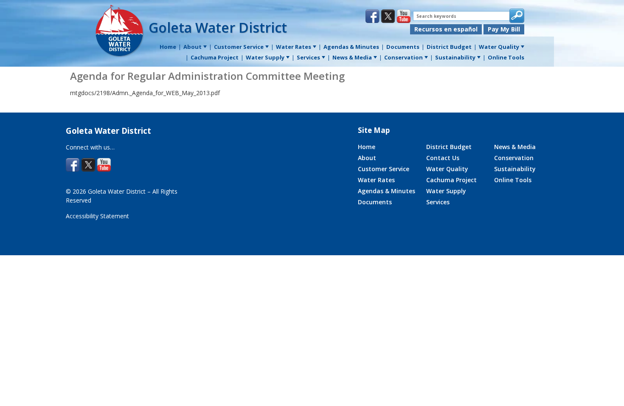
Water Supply (446, 191)
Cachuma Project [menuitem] (215, 57)
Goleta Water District (218, 27)
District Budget (449, 147)
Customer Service (383, 169)
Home (366, 147)
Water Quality (447, 169)
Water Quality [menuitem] (499, 47)
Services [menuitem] (308, 57)
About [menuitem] (192, 47)
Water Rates (376, 180)
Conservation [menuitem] (403, 57)
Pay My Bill (504, 29)
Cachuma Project (451, 180)
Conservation (514, 158)
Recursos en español (446, 29)
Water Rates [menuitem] (293, 47)
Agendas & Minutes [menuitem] (351, 47)
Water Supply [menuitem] (265, 57)
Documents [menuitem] (402, 47)
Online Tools (512, 180)
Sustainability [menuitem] (455, 57)
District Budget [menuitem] (449, 47)
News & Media (515, 147)
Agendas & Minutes (386, 191)
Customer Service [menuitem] (239, 47)
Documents (375, 202)
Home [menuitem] (168, 47)
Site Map (374, 130)
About (367, 158)
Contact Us (442, 158)
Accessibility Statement (97, 216)
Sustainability (515, 169)
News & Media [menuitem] (352, 57)
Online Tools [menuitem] (506, 57)
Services (438, 202)
